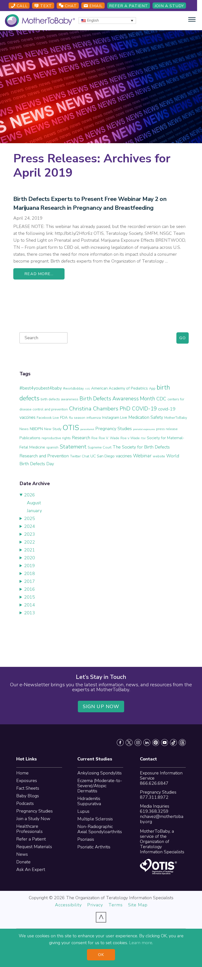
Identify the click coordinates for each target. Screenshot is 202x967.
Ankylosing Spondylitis (99, 773)
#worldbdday (73, 388)
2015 (29, 597)
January (34, 511)
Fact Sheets (27, 788)
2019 (29, 566)
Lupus (83, 811)
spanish (52, 447)
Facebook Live (48, 417)
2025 (29, 518)
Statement (73, 446)
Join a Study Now (33, 819)
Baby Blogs (27, 796)
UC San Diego (102, 456)
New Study (52, 429)
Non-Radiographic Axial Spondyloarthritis (99, 829)
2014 (29, 605)
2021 (29, 550)
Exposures (26, 781)
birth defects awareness (59, 399)
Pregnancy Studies (113, 429)
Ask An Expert (30, 869)
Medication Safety (145, 417)
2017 (29, 581)
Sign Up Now (101, 706)
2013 (29, 613)
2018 (29, 573)
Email (95, 6)
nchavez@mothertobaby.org (161, 819)
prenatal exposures (144, 429)
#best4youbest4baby (40, 388)
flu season (77, 417)
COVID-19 (144, 408)
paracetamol (87, 429)
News (22, 854)
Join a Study (169, 6)
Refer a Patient (128, 6)
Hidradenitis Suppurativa (89, 801)
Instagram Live (114, 417)
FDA (64, 417)
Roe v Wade (130, 438)
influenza (93, 417)
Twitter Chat (79, 456)
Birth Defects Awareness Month (117, 398)
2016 (29, 589)
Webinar (142, 455)
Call (22, 6)
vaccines (124, 456)
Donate (23, 862)
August (34, 503)
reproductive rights (56, 438)
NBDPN (36, 429)
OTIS (71, 428)
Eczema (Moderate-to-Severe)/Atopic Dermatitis (99, 786)
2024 (29, 526)
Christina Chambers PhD (100, 408)
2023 (29, 534)
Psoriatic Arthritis (93, 847)
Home (22, 773)
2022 (29, 542)
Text (45, 6)
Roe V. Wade (109, 438)
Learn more (140, 943)
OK (101, 954)
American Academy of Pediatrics (119, 388)
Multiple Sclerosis (95, 819)
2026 (29, 495)
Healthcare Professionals (29, 828)
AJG (87, 389)
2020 (29, 558)
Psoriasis (85, 839)
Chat (70, 6)
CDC (161, 398)
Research (81, 438)
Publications (29, 438)
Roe (94, 438)
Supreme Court (99, 447)
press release (167, 429)
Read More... (38, 274)
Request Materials (34, 847)
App (152, 388)
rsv (143, 438)
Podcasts (25, 803)
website (159, 456)
